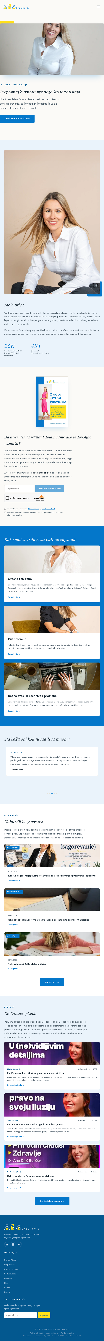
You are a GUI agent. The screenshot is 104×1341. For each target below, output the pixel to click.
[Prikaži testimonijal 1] (47, 793)
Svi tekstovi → (52, 982)
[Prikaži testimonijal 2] (49, 793)
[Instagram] (13, 1244)
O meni (7, 1287)
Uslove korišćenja (34, 509)
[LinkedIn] (6, 1244)
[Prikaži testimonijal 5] (56, 793)
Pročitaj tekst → (14, 880)
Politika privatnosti (36, 1333)
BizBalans (8, 1278)
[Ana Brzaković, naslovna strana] (16, 6)
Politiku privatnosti (48, 509)
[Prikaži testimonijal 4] (54, 793)
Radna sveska (10, 1273)
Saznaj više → (14, 597)
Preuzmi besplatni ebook (49, 488)
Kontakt (7, 1292)
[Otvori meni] (98, 6)
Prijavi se (44, 1315)
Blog (6, 1283)
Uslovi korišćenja (52, 1333)
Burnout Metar (10, 1259)
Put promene (9, 1264)
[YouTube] (19, 1244)
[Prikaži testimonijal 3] (52, 793)
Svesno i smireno (11, 1269)
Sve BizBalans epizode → (52, 1201)
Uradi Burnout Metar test (17, 118)
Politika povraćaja (67, 1333)
